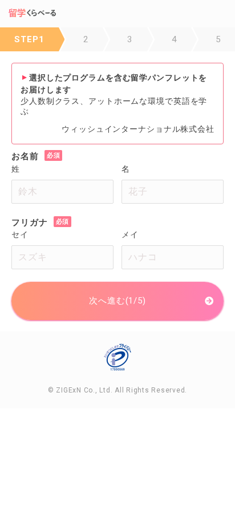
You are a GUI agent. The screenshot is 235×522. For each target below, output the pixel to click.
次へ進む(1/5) (117, 301)
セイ (20, 234)
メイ (130, 234)
